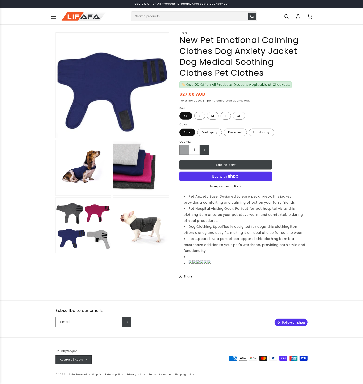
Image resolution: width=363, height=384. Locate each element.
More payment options (225, 186)
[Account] (298, 16)
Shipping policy (185, 374)
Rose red (235, 132)
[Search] (252, 16)
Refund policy (114, 374)
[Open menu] (53, 16)
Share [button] (188, 276)
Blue (187, 132)
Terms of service (160, 374)
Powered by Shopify (88, 374)
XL (239, 116)
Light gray (261, 132)
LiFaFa (71, 374)
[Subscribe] (126, 322)
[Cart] (309, 16)
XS (186, 116)
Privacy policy (136, 374)
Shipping (209, 100)
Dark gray (209, 132)
